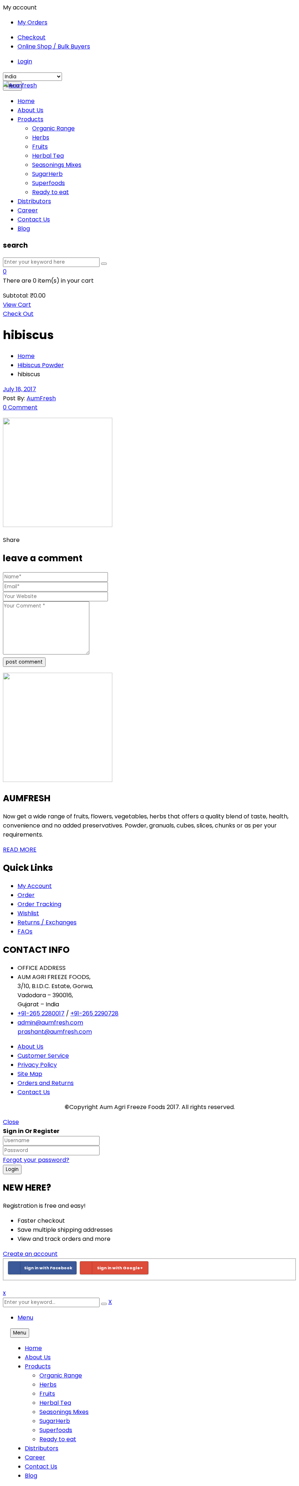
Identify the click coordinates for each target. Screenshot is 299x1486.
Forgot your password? (36, 1160)
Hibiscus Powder (41, 365)
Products (38, 1366)
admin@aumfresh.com (50, 1022)
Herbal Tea (55, 1403)
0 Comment (20, 407)
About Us (38, 1357)
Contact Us (41, 1466)
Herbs (48, 1384)
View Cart (17, 304)
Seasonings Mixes (64, 1412)
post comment (24, 662)
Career (35, 1457)
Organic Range (60, 1375)
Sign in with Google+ (120, 1268)
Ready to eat (57, 1439)
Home (26, 356)
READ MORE (19, 849)
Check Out (18, 314)
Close (11, 1122)
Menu (25, 1317)
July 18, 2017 (19, 389)
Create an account (30, 1254)
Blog (31, 1475)
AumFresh (41, 398)
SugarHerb (54, 1421)
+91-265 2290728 (94, 1013)
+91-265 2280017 (41, 1013)
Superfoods (55, 1430)
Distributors (41, 1448)
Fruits (47, 1393)
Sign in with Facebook (48, 1268)
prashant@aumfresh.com (55, 1031)
